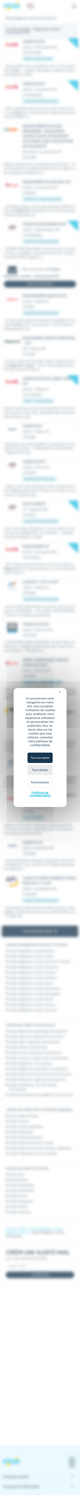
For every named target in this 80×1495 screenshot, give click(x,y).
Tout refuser (40, 770)
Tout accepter (40, 758)
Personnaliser (40, 782)
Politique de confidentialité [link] (39, 794)
